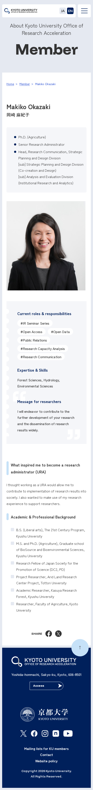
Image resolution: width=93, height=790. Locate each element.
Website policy (46, 760)
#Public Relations (34, 340)
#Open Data (60, 331)
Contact (46, 754)
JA (63, 11)
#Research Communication (41, 356)
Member (24, 84)
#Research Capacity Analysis (43, 348)
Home (10, 84)
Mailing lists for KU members (46, 748)
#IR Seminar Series (35, 323)
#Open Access (31, 331)
